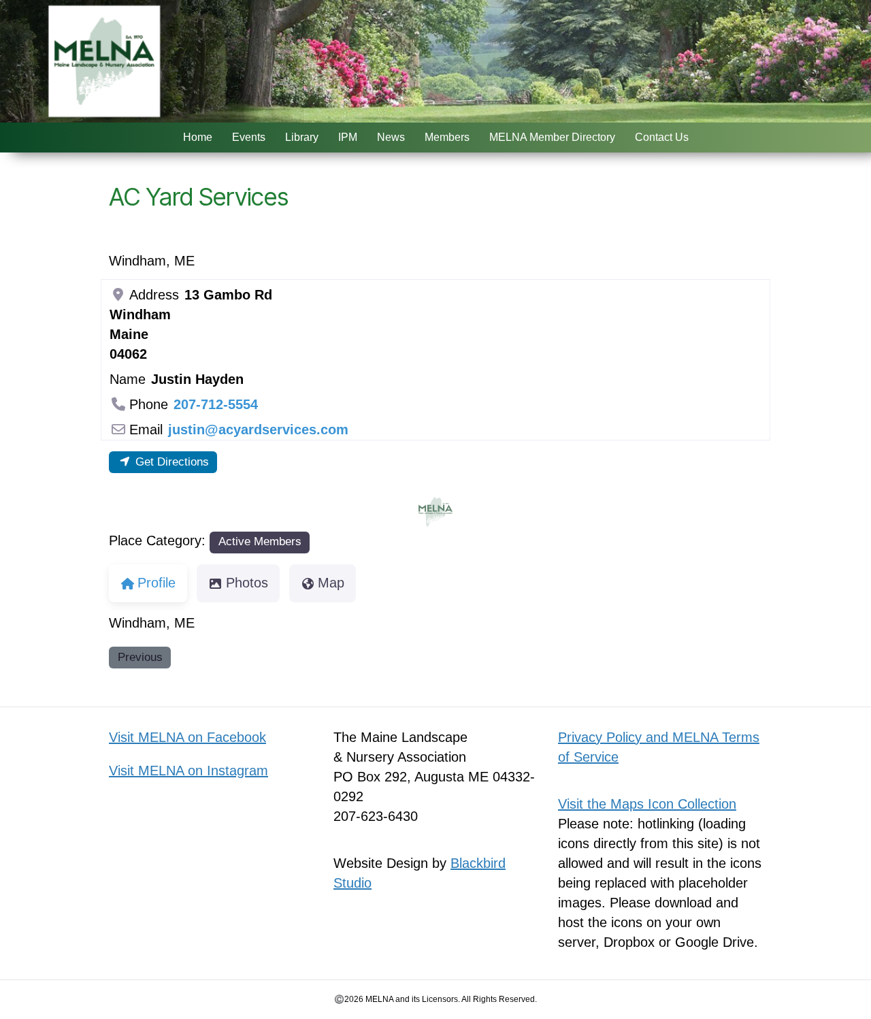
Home (197, 137)
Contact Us (662, 137)
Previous (140, 657)
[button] (406, 512)
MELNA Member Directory (552, 137)
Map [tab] (331, 582)
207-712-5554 (216, 404)
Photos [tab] (247, 582)
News (391, 137)
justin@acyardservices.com (258, 429)
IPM (347, 137)
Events (248, 137)
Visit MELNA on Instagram (188, 770)
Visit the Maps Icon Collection (647, 803)
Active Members (259, 541)
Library (301, 137)
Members (447, 137)
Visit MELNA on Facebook (187, 737)
